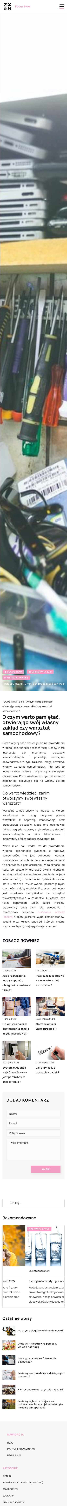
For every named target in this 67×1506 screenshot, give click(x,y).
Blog (10, 1442)
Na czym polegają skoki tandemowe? (40, 1330)
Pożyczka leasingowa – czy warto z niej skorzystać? (50, 980)
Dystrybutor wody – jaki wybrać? (27, 1281)
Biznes (6, 1475)
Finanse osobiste (13, 1502)
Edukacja (8, 1495)
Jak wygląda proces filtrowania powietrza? (37, 1360)
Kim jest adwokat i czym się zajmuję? (40, 1389)
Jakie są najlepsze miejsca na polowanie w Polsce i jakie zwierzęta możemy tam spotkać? (40, 1404)
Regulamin (14, 1455)
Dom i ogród (10, 1489)
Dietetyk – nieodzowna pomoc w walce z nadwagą (37, 1345)
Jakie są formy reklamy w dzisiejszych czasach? (41, 1375)
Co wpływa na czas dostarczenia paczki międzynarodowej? (15, 1028)
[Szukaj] (6, 1203)
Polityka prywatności (21, 1449)
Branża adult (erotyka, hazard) (22, 1482)
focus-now (14, 672)
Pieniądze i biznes (16, 677)
